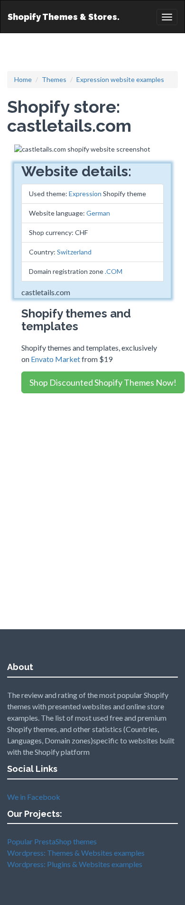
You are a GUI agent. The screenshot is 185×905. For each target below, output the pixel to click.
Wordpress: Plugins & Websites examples (74, 864)
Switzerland (74, 252)
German (98, 213)
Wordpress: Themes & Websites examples (76, 852)
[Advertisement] (92, 492)
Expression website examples (120, 79)
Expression (85, 194)
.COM (113, 271)
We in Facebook (33, 796)
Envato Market (55, 358)
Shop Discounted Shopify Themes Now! (102, 382)
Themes (54, 79)
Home (23, 79)
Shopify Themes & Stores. (64, 17)
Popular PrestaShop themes (52, 841)
